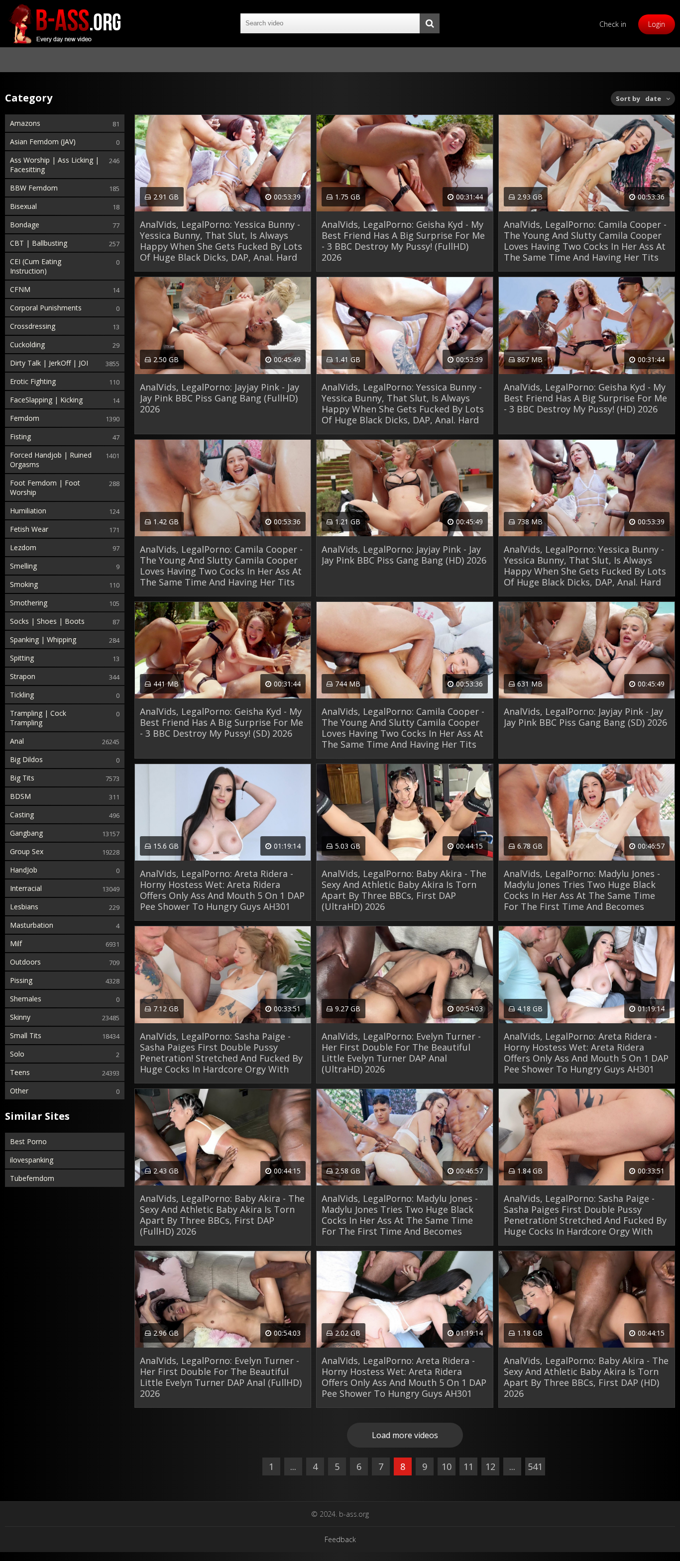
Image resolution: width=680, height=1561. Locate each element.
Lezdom (23, 547)
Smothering (28, 602)
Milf (16, 943)
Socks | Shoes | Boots (47, 621)
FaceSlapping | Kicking (46, 399)
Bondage (24, 224)
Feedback (340, 1539)
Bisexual (23, 206)
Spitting (22, 658)
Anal (17, 741)
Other (19, 1090)
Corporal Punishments (46, 307)
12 (490, 1466)
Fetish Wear (29, 529)
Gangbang (26, 833)
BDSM (20, 796)
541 (535, 1466)
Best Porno (28, 1141)
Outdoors (25, 962)
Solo (17, 1054)
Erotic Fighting (33, 381)
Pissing (21, 980)
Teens (20, 1072)
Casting (22, 814)
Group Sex (26, 851)
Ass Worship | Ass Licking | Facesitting (54, 164)
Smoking (24, 584)
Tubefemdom (32, 1178)
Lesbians (24, 906)
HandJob (23, 870)
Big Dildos (26, 759)
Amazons (25, 123)
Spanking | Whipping (43, 639)
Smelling (23, 566)
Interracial (26, 888)
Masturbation (31, 925)
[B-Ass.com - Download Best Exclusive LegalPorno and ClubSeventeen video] (64, 23)
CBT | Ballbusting (38, 243)
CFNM (20, 289)
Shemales (25, 998)
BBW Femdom (34, 188)
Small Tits (25, 1035)
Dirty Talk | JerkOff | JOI (49, 363)
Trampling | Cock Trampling (38, 717)
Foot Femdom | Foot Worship (45, 487)
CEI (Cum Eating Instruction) (35, 266)
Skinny (20, 1017)
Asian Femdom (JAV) (43, 141)
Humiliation (28, 510)
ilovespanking (31, 1160)
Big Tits (22, 777)
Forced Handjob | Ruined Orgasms (51, 459)
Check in (612, 24)
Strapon (22, 676)
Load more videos (405, 1435)
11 (468, 1466)
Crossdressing (32, 326)
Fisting (20, 436)
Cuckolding (27, 344)
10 (447, 1466)
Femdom (24, 418)
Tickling (22, 694)
